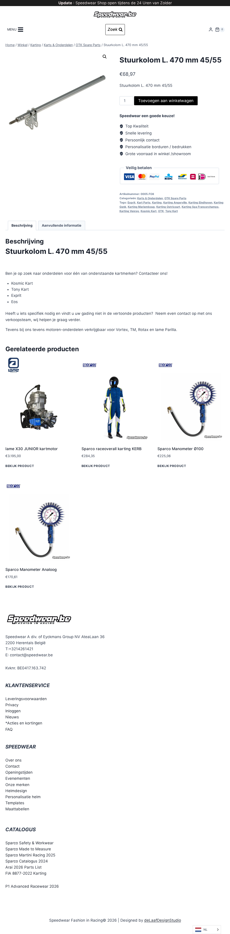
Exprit (131, 202)
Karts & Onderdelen (150, 198)
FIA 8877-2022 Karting (25, 873)
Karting (157, 202)
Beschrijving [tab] (22, 225)
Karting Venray (129, 211)
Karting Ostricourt (168, 206)
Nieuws (12, 717)
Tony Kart (171, 211)
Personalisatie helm (23, 797)
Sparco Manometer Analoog (31, 569)
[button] (105, 57)
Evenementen (17, 778)
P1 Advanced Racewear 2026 (32, 886)
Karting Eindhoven (200, 202)
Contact (12, 766)
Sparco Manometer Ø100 (180, 449)
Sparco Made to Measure (28, 849)
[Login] (210, 29)
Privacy (11, 705)
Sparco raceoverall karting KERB (112, 449)
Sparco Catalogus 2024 (26, 861)
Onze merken (17, 784)
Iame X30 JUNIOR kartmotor (31, 449)
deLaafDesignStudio (162, 920)
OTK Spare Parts (175, 198)
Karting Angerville (175, 202)
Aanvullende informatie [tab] (61, 225)
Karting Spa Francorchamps (200, 206)
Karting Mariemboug (141, 206)
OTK (161, 211)
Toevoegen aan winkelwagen (166, 100)
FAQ (9, 729)
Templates (14, 803)
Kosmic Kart (149, 211)
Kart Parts (143, 202)
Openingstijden (19, 772)
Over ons (13, 760)
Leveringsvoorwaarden (26, 699)
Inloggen (13, 711)
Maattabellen (17, 809)
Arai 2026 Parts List (23, 867)
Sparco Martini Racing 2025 (30, 855)
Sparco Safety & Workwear (29, 843)
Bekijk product (19, 465)
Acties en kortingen (24, 723)
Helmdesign (16, 791)
